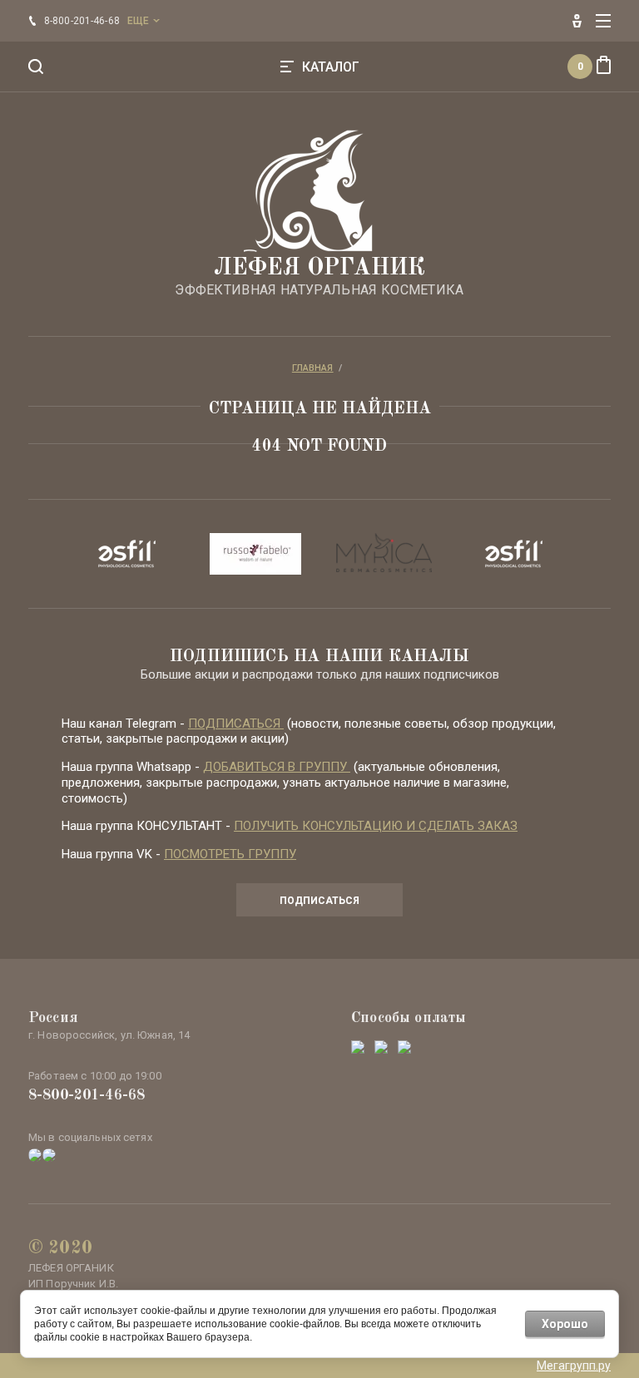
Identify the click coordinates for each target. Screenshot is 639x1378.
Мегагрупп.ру (574, 1365)
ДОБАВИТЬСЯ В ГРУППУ (276, 766)
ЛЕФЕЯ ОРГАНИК (319, 268)
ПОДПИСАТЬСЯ (236, 723)
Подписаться (319, 900)
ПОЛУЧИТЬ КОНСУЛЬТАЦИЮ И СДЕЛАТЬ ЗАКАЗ (376, 825)
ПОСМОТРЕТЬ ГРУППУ (230, 854)
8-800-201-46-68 (86, 1095)
